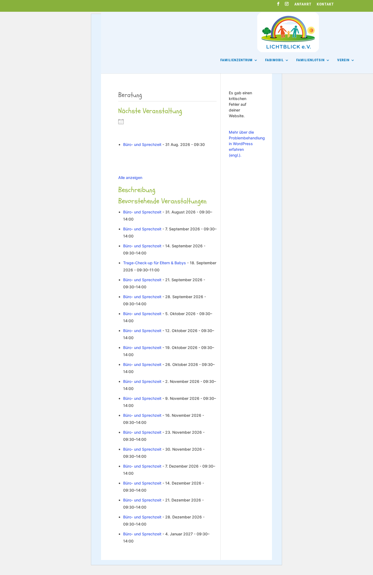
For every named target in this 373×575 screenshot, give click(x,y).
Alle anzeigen (130, 177)
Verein (343, 60)
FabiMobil (274, 60)
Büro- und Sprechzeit (142, 144)
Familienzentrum (236, 60)
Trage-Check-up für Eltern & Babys (154, 262)
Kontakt (325, 4)
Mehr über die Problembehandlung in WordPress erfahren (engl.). (247, 143)
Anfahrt (303, 4)
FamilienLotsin (310, 60)
